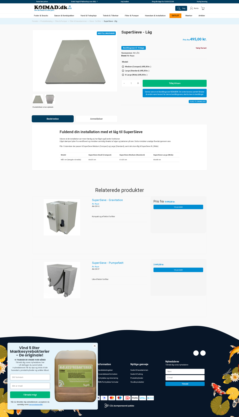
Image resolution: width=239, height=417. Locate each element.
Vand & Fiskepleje (89, 16)
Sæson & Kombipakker (64, 16)
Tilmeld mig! (30, 394)
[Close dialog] (94, 346)
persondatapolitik (36, 404)
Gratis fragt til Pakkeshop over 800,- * (84, 1)
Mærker (188, 16)
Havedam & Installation (155, 16)
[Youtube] (203, 353)
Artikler (202, 16)
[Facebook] (196, 353)
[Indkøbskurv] (203, 8)
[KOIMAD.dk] (53, 8)
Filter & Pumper (132, 16)
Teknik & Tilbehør (111, 16)
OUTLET (175, 16)
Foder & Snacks (41, 16)
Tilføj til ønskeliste (198, 101)
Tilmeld (185, 384)
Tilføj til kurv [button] (174, 83)
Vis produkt (178, 207)
